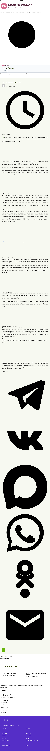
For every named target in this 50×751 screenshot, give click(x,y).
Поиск (24, 0)
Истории (4, 738)
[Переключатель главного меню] (4, 70)
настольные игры (10, 365)
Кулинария (28, 728)
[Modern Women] (25, 10)
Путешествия (6, 704)
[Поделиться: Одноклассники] (25, 601)
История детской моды (10, 673)
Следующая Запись (5, 658)
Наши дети (34, 12)
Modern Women (8, 68)
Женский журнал (6, 731)
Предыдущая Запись (6, 656)
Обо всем (28, 738)
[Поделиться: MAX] (25, 509)
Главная (5, 710)
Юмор (27, 745)
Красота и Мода (4, 12)
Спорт (27, 742)
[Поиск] (25, 62)
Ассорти (4, 728)
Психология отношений (20, 12)
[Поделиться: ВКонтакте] (25, 463)
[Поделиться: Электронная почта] (25, 647)
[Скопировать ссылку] (3, 650)
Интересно (4, 735)
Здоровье (11, 12)
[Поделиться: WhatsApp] (25, 555)
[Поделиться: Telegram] (25, 417)
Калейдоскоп (5, 740)
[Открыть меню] (25, 64)
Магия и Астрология (31, 731)
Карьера (39, 12)
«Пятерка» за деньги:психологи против (36, 674)
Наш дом (28, 12)
